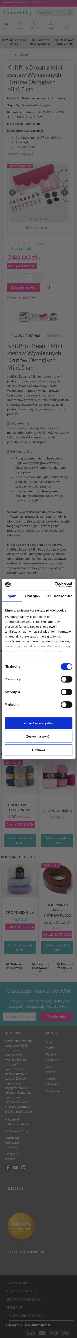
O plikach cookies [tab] (59, 596)
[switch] (66, 679)
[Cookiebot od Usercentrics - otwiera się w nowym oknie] (54, 584)
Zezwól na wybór (38, 736)
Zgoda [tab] (12, 596)
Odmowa (38, 750)
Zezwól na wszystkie (38, 723)
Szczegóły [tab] (32, 596)
